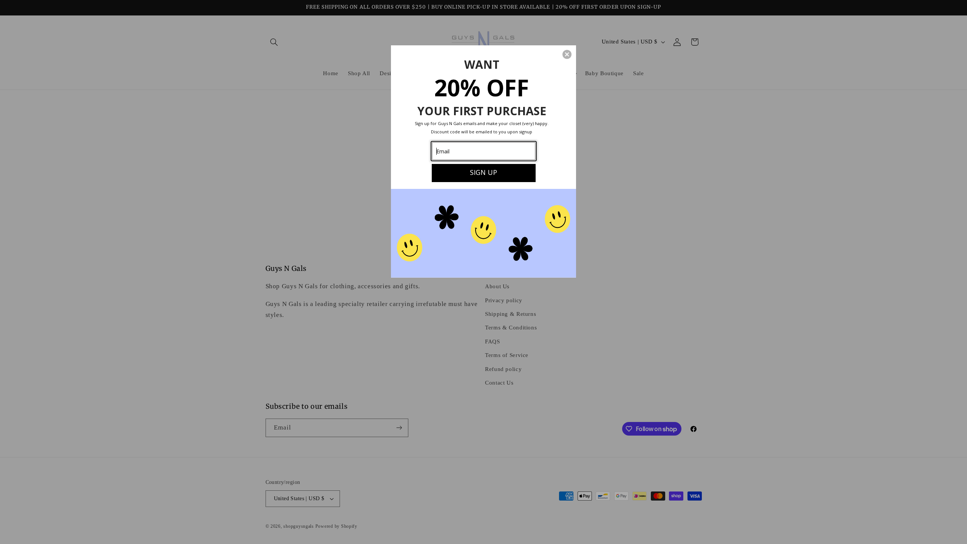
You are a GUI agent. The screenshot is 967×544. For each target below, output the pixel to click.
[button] (567, 54)
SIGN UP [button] (483, 172)
